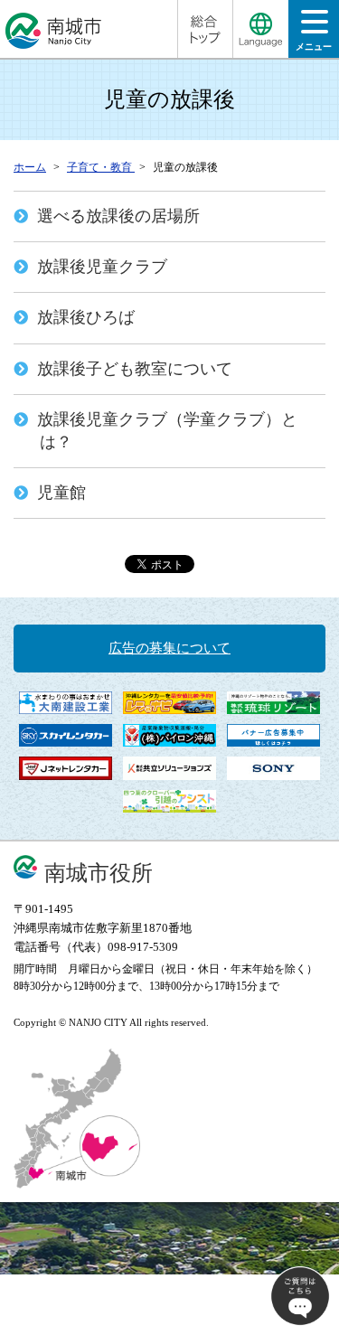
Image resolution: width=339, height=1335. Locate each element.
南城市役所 (98, 872)
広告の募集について (169, 648)
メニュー (314, 47)
